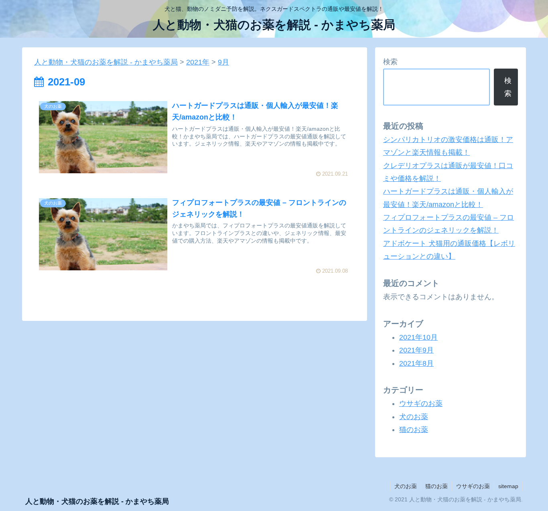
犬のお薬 (413, 417)
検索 (390, 62)
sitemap (508, 486)
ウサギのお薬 (420, 403)
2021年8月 (416, 363)
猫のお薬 (413, 430)
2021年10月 (418, 337)
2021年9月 (416, 350)
